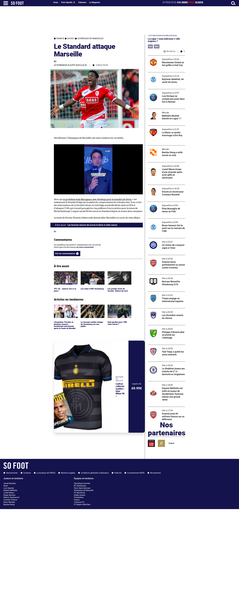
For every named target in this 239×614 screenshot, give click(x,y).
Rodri (5, 486)
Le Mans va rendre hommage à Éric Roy (165, 127)
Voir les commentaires (65, 253)
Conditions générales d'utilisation (95, 473)
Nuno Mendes (9, 502)
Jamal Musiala (9, 483)
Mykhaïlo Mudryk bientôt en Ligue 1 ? (164, 110)
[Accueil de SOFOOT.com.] (30, 3)
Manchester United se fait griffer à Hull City (165, 58)
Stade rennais (79, 495)
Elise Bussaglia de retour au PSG (162, 203)
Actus (55, 2)
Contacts (27, 473)
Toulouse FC (79, 502)
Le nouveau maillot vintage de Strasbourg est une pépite (92, 308)
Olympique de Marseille (83, 490)
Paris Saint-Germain (82, 488)
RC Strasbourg (80, 486)
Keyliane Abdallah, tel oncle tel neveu (164, 73)
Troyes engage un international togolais (165, 293)
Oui (150, 46)
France (77, 500)
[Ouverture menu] (5, 3)
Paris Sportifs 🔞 (68, 2)
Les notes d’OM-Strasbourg (92, 272)
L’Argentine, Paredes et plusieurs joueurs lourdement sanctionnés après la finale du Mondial (65, 309)
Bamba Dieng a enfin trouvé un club (163, 147)
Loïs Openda (8, 488)
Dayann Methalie (10, 490)
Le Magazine (94, 2)
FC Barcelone (79, 493)
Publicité (117, 473)
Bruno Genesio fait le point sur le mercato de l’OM (166, 221)
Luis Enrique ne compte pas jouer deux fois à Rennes (165, 91)
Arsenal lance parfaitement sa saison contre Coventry (164, 257)
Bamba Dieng (8, 504)
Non (156, 46)
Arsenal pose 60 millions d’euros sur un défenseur (165, 409)
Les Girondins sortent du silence (162, 309)
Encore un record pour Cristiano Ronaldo (166, 186)
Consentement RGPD (136, 473)
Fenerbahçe (79, 497)
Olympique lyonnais (82, 483)
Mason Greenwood (11, 497)
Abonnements (12, 473)
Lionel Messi (8, 493)
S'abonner (82, 2)
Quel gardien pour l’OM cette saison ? (118, 307)
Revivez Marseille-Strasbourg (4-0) (163, 276)
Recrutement (155, 473)
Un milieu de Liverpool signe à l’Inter (164, 239)
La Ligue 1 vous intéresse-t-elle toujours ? (164, 40)
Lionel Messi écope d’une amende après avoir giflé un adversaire (165, 164)
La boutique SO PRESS (45, 473)
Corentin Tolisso (10, 500)
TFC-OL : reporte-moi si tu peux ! (65, 273)
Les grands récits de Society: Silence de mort (118, 273)
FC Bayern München (82, 504)
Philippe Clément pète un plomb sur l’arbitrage (163, 327)
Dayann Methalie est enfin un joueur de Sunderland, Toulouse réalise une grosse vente (165, 384)
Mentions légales (68, 473)
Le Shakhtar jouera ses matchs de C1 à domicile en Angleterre (164, 364)
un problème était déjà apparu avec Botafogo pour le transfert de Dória (97, 199)
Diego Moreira (9, 495)
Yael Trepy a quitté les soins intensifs (164, 346)
